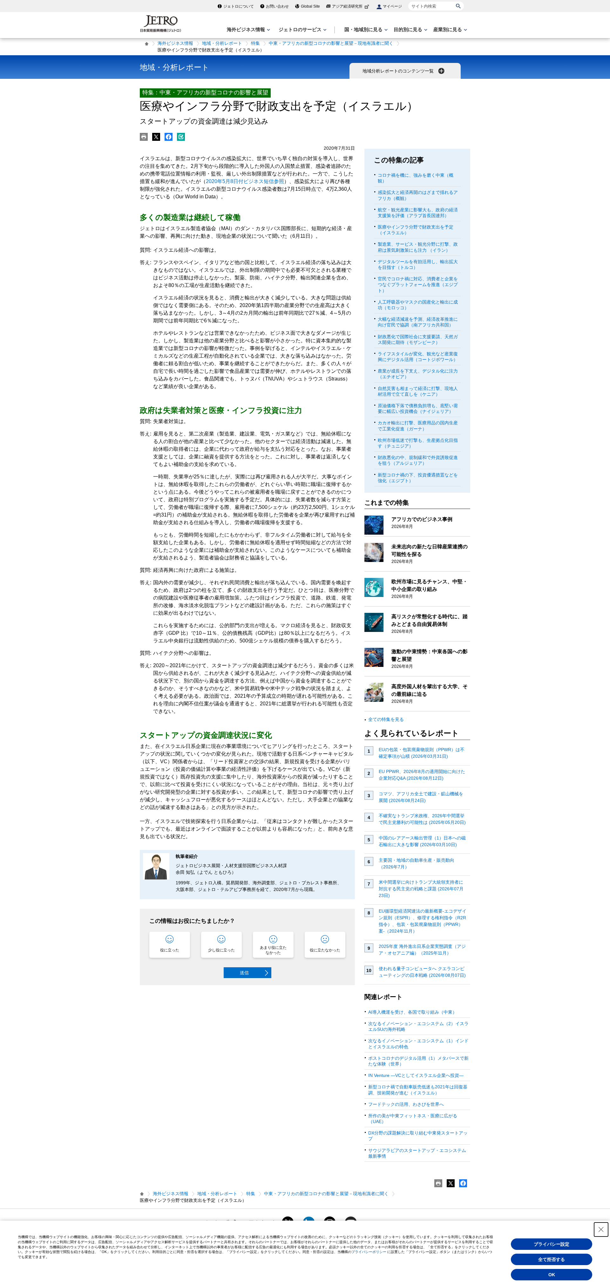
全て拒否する (551, 1259)
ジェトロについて (238, 6)
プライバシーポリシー (368, 1252)
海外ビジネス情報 (175, 43)
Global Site (310, 6)
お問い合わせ (277, 6)
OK (551, 1274)
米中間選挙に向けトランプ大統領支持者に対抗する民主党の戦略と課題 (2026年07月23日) (421, 889)
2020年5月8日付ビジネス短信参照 (245, 181)
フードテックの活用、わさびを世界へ (406, 1104)
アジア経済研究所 (347, 6)
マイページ (392, 6)
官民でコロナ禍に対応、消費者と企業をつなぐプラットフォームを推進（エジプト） (418, 284)
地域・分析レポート (222, 43)
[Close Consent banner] (601, 1230)
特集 (255, 43)
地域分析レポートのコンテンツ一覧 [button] (399, 70)
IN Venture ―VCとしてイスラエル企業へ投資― (416, 1075)
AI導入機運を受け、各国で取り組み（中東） (412, 1012)
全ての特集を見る (386, 719)
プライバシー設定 (551, 1244)
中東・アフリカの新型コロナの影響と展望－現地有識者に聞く (331, 43)
